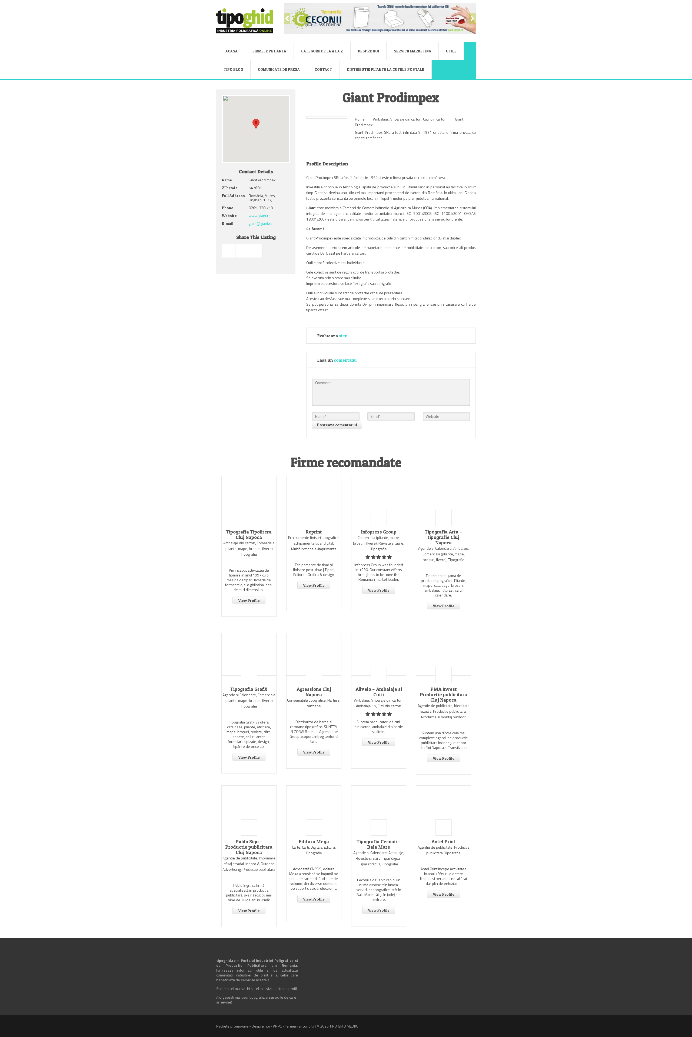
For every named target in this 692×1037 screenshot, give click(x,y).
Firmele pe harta (269, 51)
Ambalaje (380, 119)
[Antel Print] (443, 806)
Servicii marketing (412, 51)
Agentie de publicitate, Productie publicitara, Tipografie (444, 850)
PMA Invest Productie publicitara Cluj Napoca (443, 694)
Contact (323, 69)
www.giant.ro (260, 215)
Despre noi (368, 51)
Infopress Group (379, 532)
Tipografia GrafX (248, 689)
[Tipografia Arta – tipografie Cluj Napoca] (443, 497)
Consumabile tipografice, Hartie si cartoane (314, 703)
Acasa (231, 51)
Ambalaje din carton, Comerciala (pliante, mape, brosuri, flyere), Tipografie (248, 548)
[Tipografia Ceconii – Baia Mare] (378, 806)
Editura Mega (314, 841)
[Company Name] (249, 518)
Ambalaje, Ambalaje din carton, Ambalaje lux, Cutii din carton (378, 703)
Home (360, 119)
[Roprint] (313, 497)
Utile (451, 51)
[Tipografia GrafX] (248, 654)
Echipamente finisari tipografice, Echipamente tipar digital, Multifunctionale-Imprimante (314, 543)
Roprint (313, 532)
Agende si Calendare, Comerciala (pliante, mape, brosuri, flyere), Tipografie (248, 700)
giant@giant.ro (260, 223)
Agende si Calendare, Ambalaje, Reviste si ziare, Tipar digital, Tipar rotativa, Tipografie (378, 858)
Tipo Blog (233, 69)
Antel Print (443, 841)
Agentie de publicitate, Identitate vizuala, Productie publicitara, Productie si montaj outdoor (444, 711)
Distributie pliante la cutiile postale (385, 69)
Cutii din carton (435, 119)
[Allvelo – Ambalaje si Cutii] (378, 654)
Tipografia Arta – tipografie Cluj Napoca (443, 537)
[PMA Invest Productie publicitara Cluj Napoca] (443, 654)
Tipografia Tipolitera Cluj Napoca (249, 534)
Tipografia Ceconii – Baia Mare (379, 844)
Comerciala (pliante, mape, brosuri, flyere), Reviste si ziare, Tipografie (378, 543)
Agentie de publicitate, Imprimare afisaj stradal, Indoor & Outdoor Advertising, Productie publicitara (248, 863)
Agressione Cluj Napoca (314, 691)
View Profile (249, 600)
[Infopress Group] (378, 497)
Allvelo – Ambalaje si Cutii (378, 691)
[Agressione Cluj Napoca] (313, 654)
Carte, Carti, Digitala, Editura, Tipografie (314, 850)
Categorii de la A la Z (322, 51)
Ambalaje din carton (405, 119)
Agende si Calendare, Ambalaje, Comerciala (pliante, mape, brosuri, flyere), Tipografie (443, 553)
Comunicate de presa (279, 69)
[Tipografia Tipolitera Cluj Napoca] (248, 497)
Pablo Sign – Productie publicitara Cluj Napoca (248, 847)
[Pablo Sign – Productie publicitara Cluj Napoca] (248, 806)
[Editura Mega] (313, 806)
